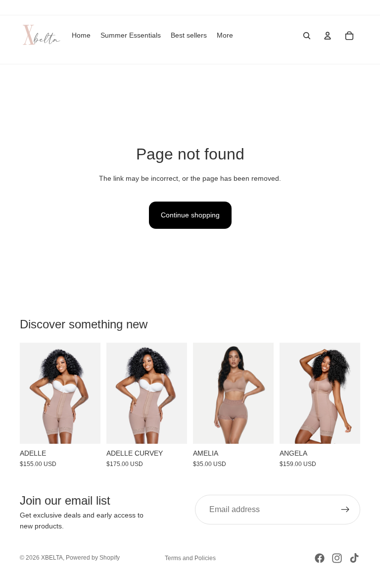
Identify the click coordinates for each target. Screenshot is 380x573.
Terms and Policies (190, 558)
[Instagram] (337, 558)
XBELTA (52, 557)
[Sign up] (345, 509)
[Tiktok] (354, 558)
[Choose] (85, 428)
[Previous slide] (31, 393)
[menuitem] (225, 35)
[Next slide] (89, 393)
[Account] (327, 36)
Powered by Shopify (93, 557)
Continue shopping (190, 215)
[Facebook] (320, 558)
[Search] (307, 36)
